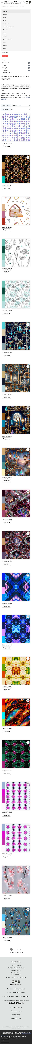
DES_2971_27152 (7, 143)
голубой (16, 68)
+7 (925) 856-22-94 (16, 965)
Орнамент (5, 36)
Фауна (4, 20)
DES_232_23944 (7, 269)
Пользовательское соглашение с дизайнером (16, 1000)
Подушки (5, 45)
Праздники (5, 29)
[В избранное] (28, 115)
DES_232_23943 (7, 310)
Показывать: (5, 109)
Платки (4, 42)
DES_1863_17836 (7, 854)
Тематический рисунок (8, 26)
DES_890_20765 (7, 686)
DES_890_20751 (7, 728)
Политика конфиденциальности (16, 992)
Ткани (4, 48)
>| (20, 949)
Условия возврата (16, 1011)
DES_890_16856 (7, 895)
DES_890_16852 (7, 937)
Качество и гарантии (16, 1007)
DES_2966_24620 (7, 185)
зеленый (16, 70)
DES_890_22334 (7, 603)
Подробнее (6, 146)
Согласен (5, 1040)
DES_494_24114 (7, 227)
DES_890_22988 (7, 352)
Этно (4, 33)
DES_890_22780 (7, 436)
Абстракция (5, 23)
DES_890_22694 (7, 519)
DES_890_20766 (7, 645)
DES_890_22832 (7, 394)
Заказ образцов (16, 1014)
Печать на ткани (16, 1018)
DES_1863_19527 (7, 770)
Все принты (6, 6)
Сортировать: (6, 105)
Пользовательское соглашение (16, 989)
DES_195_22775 (7, 478)
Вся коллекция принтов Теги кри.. (17, 6)
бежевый (16, 63)
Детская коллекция (7, 39)
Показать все (6, 72)
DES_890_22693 (7, 561)
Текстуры (5, 14)
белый (16, 65)
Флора (4, 17)
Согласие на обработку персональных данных (16, 996)
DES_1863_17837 (7, 812)
